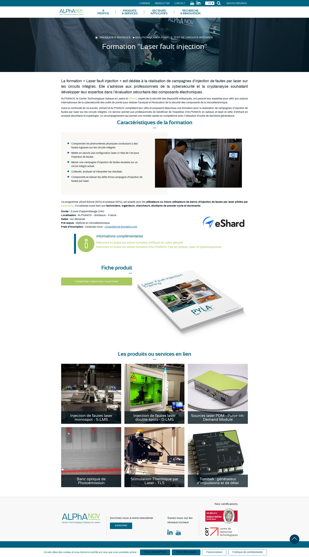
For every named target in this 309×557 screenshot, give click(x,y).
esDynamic (67, 206)
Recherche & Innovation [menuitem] (190, 12)
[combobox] (209, 3)
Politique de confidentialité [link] (247, 552)
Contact (179, 3)
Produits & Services (115, 37)
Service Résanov (236, 3)
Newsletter (162, 3)
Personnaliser (214, 552)
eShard (132, 98)
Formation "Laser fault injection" (96, 282)
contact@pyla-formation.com (121, 227)
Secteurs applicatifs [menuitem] (159, 12)
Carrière (144, 3)
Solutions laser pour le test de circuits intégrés (174, 37)
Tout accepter (155, 552)
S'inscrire (121, 526)
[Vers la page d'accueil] (71, 12)
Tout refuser (186, 552)
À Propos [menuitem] (103, 12)
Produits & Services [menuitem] (130, 12)
